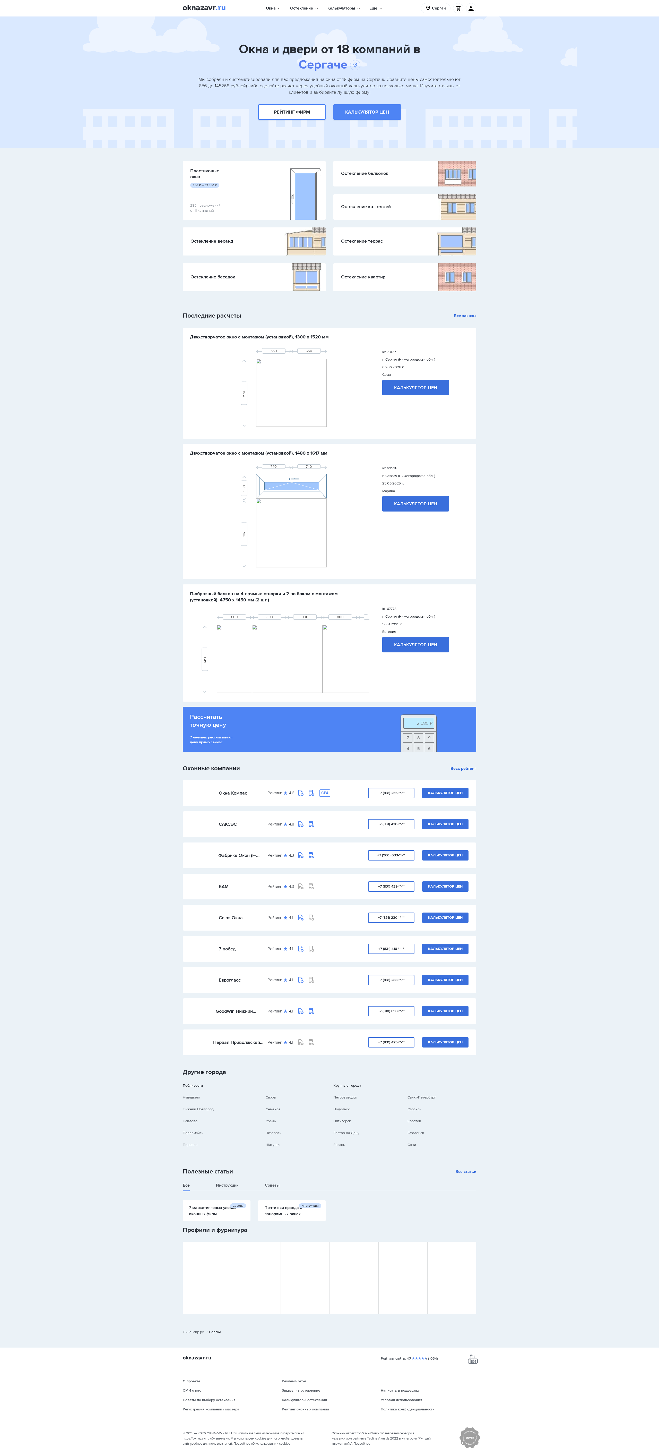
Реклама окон (294, 1381)
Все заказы (465, 315)
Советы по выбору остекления (209, 1400)
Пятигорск (342, 1121)
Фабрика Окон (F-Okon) (237, 855)
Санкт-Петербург (421, 1097)
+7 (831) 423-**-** (391, 1042)
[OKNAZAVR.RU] (204, 8)
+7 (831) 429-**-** (391, 886)
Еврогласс (230, 980)
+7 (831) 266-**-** (391, 793)
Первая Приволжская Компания (236, 1042)
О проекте (191, 1381)
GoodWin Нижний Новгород (234, 1011)
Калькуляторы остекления (304, 1400)
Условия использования (401, 1400)
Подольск (341, 1109)
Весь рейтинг (463, 768)
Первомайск (193, 1133)
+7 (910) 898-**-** (391, 1011)
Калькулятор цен (367, 112)
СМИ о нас (192, 1390)
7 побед (227, 949)
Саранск (414, 1109)
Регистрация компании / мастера (211, 1409)
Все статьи (465, 1171)
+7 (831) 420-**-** (391, 824)
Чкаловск (273, 1133)
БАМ (224, 886)
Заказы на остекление (301, 1390)
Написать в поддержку (400, 1390)
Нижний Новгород (198, 1109)
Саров (271, 1097)
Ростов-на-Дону (346, 1133)
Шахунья (273, 1145)
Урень (271, 1121)
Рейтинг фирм (292, 112)
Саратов (414, 1121)
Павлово (190, 1121)
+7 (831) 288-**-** (391, 980)
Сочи (411, 1145)
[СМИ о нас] (469, 1447)
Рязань (339, 1145)
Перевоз (190, 1145)
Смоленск (415, 1133)
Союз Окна (231, 917)
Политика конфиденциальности (408, 1409)
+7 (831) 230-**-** (391, 917)
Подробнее (361, 1444)
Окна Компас (233, 793)
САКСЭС (228, 824)
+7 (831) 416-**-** (391, 949)
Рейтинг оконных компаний (305, 1409)
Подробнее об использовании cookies (261, 1444)
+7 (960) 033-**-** (391, 855)
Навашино (191, 1097)
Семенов (273, 1109)
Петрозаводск (345, 1097)
